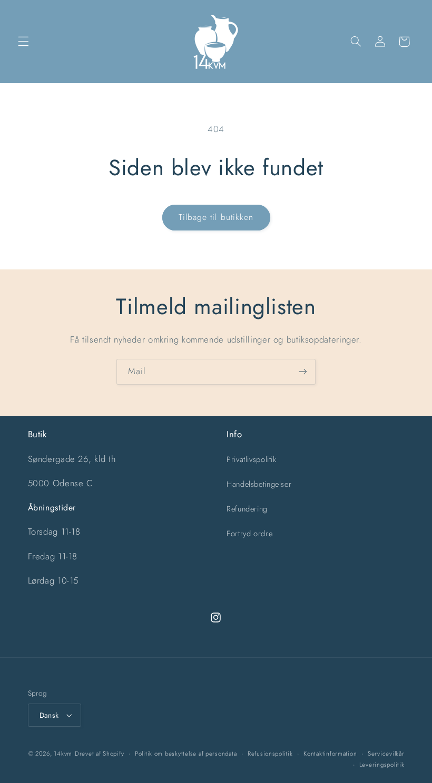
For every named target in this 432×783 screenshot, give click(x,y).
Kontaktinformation (330, 753)
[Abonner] (303, 372)
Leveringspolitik (382, 764)
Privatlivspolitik (252, 459)
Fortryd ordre (249, 533)
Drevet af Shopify (99, 753)
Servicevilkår (386, 753)
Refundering (247, 509)
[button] (23, 41)
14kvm (63, 753)
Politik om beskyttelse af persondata (186, 753)
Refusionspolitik (270, 753)
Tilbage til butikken (216, 217)
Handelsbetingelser (259, 484)
